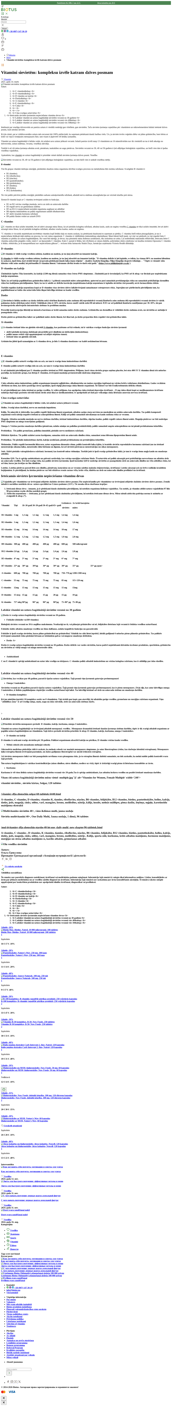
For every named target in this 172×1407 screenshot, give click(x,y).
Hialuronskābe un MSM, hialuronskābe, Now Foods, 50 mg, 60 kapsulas (34, 1070)
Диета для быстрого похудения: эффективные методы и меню (31, 1266)
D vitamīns (6, 258)
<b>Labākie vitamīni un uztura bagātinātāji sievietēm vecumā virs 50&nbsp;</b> (46, 123)
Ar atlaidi (10, 1335)
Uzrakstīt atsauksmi (12, 1126)
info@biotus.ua (13, 1290)
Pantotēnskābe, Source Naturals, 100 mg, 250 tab (23, 978)
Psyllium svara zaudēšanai (13, 1280)
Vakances (10, 1302)
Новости (14, 1249)
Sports (13, 1238)
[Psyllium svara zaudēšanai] (14, 1278)
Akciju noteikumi (14, 1316)
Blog (8, 57)
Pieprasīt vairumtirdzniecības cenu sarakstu (26, 1309)
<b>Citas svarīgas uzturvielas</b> (26, 113)
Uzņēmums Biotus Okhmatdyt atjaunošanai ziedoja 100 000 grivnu (31, 1275)
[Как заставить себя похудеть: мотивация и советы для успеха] (86, 1167)
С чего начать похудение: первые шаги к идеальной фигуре (29, 1271)
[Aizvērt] (3, 1398)
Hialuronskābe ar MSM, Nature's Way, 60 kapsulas (24, 1121)
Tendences (11, 1326)
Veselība (14, 1230)
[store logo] (9, 10)
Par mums (11, 1299)
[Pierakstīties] (9, 1373)
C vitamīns (131, 227)
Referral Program (14, 1348)
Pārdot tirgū (12, 1312)
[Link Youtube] (16, 1382)
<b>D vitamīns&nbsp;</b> (23, 93)
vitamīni (18, 155)
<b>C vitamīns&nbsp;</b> (23, 91)
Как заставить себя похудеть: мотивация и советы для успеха (31, 1261)
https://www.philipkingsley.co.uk (114, 263)
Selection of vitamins (15, 1324)
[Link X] (19, 1382)
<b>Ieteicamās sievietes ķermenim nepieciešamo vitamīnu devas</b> (35, 115)
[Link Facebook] (8, 1382)
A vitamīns (48, 327)
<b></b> (15, 108)
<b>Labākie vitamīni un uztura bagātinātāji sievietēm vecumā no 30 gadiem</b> (46, 118)
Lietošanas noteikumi (16, 1321)
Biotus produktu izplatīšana (19, 1307)
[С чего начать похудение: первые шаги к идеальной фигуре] (86, 1196)
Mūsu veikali (12, 1357)
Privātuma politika (15, 1319)
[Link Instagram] (12, 1382)
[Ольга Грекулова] (3, 859)
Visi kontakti (12, 1292)
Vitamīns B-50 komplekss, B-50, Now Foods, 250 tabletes (27, 1024)
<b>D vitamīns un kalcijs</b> (24, 96)
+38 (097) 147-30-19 (18, 31)
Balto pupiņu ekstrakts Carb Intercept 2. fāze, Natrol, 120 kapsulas (31, 1047)
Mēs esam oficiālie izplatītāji (19, 1304)
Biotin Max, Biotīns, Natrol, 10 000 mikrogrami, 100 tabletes (28, 932)
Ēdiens (13, 1245)
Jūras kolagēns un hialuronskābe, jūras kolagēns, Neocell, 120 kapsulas (33, 1146)
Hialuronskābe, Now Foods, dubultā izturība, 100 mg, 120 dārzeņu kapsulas (35, 1098)
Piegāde (10, 1338)
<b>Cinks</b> (18, 106)
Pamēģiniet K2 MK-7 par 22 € (69, 3)
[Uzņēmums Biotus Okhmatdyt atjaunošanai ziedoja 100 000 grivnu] (32, 1273)
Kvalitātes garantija (15, 1350)
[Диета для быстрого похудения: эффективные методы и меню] (86, 1181)
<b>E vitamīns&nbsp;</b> (23, 103)
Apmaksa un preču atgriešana (20, 1340)
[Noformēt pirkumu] (2, 43)
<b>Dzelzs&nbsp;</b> (21, 98)
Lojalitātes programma (16, 1343)
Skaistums (14, 1234)
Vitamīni (14, 1242)
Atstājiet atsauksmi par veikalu (20, 1355)
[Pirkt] (4, 1089)
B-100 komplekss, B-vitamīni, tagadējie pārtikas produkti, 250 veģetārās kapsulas (38, 1001)
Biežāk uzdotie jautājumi (17, 1352)
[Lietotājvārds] (2, 35)
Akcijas (9, 1333)
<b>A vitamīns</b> (20, 101)
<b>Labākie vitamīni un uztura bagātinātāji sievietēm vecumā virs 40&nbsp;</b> (46, 120)
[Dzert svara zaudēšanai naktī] (86, 1210)
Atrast (4, 29)
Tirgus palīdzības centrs (17, 1314)
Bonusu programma (15, 1345)
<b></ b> (16, 110)
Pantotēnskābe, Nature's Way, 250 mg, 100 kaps (23, 955)
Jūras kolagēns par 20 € (106, 3)
